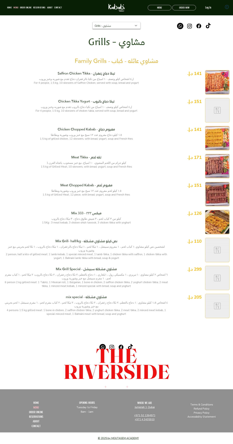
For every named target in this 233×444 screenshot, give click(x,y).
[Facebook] (199, 26)
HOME (36, 403)
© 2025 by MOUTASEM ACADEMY (118, 438)
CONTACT (36, 426)
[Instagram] (189, 26)
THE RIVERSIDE (116, 363)
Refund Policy (201, 408)
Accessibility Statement (201, 416)
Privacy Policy (201, 413)
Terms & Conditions (201, 404)
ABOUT (36, 421)
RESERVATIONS (36, 417)
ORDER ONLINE (36, 412)
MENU (36, 407)
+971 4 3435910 (145, 419)
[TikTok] (208, 26)
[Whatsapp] (180, 26)
